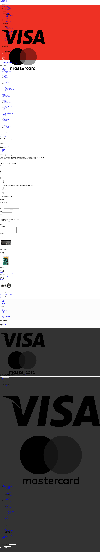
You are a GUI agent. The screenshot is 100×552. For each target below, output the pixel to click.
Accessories (6, 45)
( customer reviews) (3, 141)
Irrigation (9, 32)
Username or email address (4, 544)
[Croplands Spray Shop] (3, 1)
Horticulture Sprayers (9, 15)
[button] (2, 8)
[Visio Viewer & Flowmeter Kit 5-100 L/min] (11, 62)
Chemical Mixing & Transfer (9, 50)
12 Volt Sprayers (7, 10)
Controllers (6, 26)
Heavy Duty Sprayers (11, 31)
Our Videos (3, 57)
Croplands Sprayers (7, 14)
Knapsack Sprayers (7, 7)
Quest (26, 374)
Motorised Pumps (5, 91)
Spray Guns (6, 38)
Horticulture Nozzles (8, 105)
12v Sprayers (5, 75)
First (8, 221)
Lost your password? (3, 549)
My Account (3, 304)
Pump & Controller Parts (6, 122)
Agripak (7, 16)
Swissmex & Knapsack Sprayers (7, 6)
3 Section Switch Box (3, 250)
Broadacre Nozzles (7, 111)
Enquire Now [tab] (3, 151)
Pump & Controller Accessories (7, 126)
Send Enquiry (1, 233)
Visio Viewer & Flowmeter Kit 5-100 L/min (6, 294)
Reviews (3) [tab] (3, 150)
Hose (5, 37)
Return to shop (5, 16)
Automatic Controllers (9, 28)
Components (5, 35)
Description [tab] (3, 149)
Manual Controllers (9, 27)
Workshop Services (4, 56)
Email (1, 212)
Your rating (1, 202)
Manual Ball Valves (7, 41)
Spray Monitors (5, 107)
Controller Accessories (9, 29)
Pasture (9, 33)
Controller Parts (8, 509)
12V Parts (4, 78)
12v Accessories (8, 12)
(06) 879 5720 (4, 324)
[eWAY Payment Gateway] (22, 328)
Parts (5, 44)
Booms (7, 19)
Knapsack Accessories (8, 8)
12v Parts (7, 13)
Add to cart (1, 147)
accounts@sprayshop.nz (5, 325)
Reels (8, 34)
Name (1, 211)
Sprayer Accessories (6, 127)
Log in (6, 547)
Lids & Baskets (7, 40)
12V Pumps (8, 11)
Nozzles (6, 48)
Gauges (4, 118)
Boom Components (7, 42)
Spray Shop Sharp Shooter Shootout (8, 55)
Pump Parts (6, 25)
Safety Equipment (7, 49)
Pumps (3, 86)
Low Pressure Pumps (8, 22)
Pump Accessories (6, 92)
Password (1, 546)
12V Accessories (5, 77)
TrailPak (7, 17)
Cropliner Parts (7, 47)
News (2, 58)
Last (17, 221)
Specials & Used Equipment (8, 52)
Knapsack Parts (7, 9)
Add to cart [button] (1, 254)
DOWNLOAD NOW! (2, 135)
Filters (5, 39)
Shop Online (3, 5)
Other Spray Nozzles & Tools (9, 106)
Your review (2, 208)
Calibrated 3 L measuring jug (4, 276)
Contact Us (3, 59)
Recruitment (3, 303)
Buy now (5, 147)
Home (2, 484)
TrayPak (4, 84)
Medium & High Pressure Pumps (9, 23)
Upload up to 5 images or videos (5, 209)
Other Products (4, 130)
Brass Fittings (7, 43)
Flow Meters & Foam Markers (7, 103)
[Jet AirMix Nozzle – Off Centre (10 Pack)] (11, 63)
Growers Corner (5, 46)
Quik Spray (7, 510)
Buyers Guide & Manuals (8, 51)
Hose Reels (6, 36)
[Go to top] (0, 376)
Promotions (5, 129)
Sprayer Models (7, 81)
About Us (3, 53)
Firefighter (7, 18)
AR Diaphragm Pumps (8, 21)
